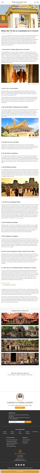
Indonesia (27, 431)
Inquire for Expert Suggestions (12, 443)
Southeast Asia (35, 431)
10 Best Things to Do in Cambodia (9, 284)
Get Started (19, 407)
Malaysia (12, 431)
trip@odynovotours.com (20, 459)
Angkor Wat (22, 54)
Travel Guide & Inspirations (12, 441)
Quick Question (20, 471)
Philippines (28, 433)
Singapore (12, 433)
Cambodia (3, 35)
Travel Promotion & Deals (11, 446)
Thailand (4, 431)
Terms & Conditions (26, 439)
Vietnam (20, 433)
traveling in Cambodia (19, 217)
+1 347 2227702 (20, 455)
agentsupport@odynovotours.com (20, 460)
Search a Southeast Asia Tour (12, 439)
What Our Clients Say (10, 444)
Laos (20, 431)
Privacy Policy (25, 441)
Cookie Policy (25, 443)
